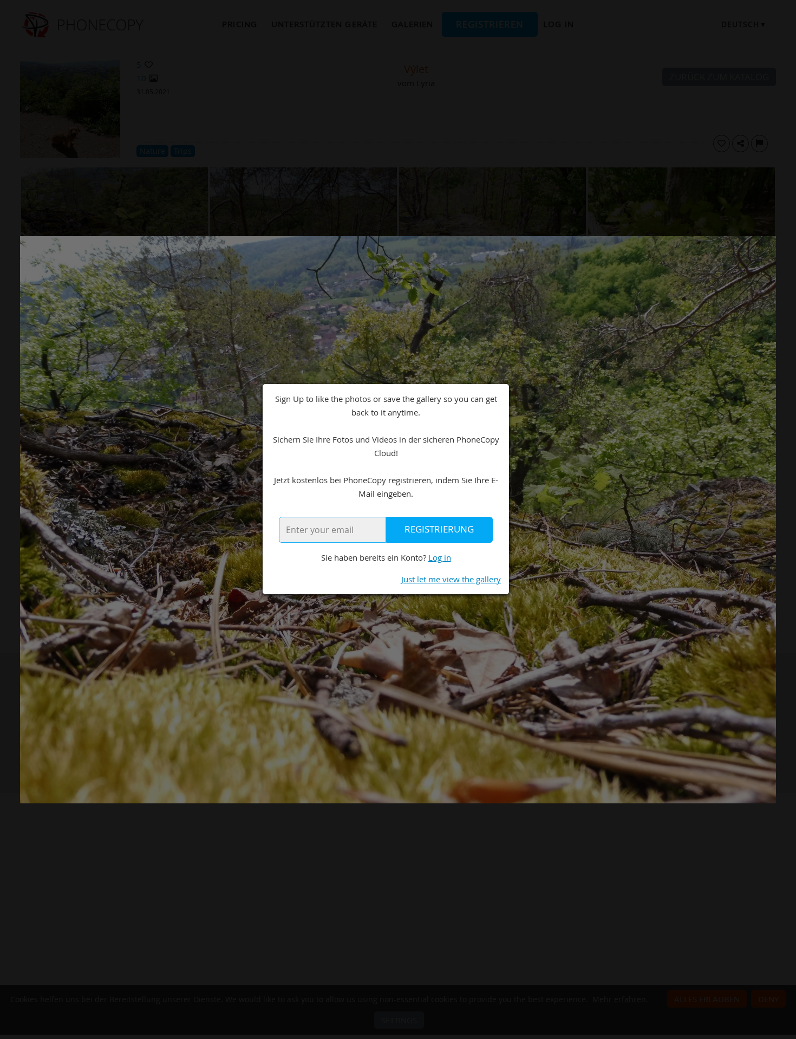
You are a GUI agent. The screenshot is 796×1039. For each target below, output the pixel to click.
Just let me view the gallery (451, 579)
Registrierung (439, 529)
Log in (439, 557)
